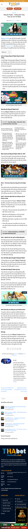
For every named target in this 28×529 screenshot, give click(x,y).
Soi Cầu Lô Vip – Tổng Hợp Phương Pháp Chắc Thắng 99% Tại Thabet (14, 424)
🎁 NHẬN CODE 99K (21, 520)
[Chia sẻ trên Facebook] (10, 349)
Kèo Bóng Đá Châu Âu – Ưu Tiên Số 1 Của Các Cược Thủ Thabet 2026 (16, 430)
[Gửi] (25, 398)
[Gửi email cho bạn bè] (15, 349)
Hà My (20, 20)
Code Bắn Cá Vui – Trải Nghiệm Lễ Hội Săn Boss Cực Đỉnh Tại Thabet (15, 418)
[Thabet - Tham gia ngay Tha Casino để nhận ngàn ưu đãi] (14, 4)
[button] (2, 4)
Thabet (15, 381)
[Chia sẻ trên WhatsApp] (8, 349)
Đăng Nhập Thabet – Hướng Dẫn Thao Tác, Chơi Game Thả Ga (20, 389)
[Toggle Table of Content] (8, 52)
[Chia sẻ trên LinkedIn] (20, 349)
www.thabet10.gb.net (11, 481)
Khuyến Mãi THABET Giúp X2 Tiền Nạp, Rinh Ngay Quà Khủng (7, 389)
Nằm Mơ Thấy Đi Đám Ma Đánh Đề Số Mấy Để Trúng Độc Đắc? (15, 407)
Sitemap (3, 513)
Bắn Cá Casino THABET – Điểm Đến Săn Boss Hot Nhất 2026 (16, 413)
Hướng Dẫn (16, 353)
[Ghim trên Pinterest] (18, 349)
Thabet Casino (9, 46)
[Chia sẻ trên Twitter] (13, 349)
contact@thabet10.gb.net (12, 479)
